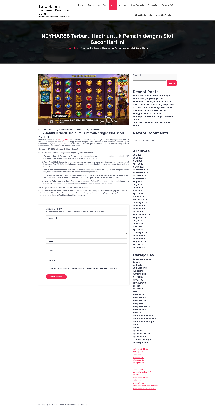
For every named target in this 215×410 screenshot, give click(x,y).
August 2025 (139, 182)
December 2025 (141, 170)
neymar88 (138, 280)
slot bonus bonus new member (145, 386)
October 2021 (139, 247)
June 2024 (138, 223)
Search (137, 75)
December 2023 (141, 235)
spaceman (138, 330)
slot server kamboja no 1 (145, 318)
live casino (138, 271)
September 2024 (141, 214)
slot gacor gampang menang (144, 388)
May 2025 (137, 191)
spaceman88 (139, 336)
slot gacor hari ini (141, 307)
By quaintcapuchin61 (64, 130)
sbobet (136, 286)
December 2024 (141, 205)
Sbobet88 (152, 5)
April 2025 (138, 194)
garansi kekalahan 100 (142, 372)
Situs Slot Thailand (164, 15)
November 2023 (141, 238)
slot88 (136, 327)
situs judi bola (138, 363)
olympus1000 (139, 283)
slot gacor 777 (138, 355)
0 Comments (94, 130)
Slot (112, 5)
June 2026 (138, 158)
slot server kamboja (143, 315)
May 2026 (137, 161)
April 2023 (138, 244)
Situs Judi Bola (137, 5)
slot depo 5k (138, 352)
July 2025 (138, 185)
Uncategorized (140, 342)
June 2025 (138, 188)
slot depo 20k (139, 301)
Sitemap (122, 5)
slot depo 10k (139, 298)
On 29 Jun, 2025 (45, 130)
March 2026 (139, 167)
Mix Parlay (138, 277)
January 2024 (140, 232)
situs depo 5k (138, 360)
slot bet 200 (139, 295)
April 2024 (138, 229)
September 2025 (141, 179)
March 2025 (138, 196)
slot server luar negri (143, 321)
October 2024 (140, 211)
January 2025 (140, 202)
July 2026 (138, 155)
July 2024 (138, 220)
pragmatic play (139, 383)
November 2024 (141, 208)
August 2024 (139, 217)
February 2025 (140, 199)
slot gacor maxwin (140, 377)
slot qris (137, 313)
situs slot (136, 375)
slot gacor (138, 304)
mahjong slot (139, 274)
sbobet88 (138, 289)
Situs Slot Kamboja (143, 15)
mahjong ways (139, 369)
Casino (91, 5)
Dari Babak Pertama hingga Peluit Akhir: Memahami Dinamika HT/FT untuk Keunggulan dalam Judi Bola (153, 110)
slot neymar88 (64, 140)
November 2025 (141, 173)
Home (80, 5)
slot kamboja (139, 310)
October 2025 (140, 176)
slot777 (137, 324)
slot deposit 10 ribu (140, 349)
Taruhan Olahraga (142, 339)
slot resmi (137, 380)
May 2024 (137, 226)
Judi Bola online (141, 268)
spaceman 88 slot (142, 333)
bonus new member (142, 259)
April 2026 (138, 164)
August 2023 (139, 241)
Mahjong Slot (167, 5)
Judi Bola (102, 5)
